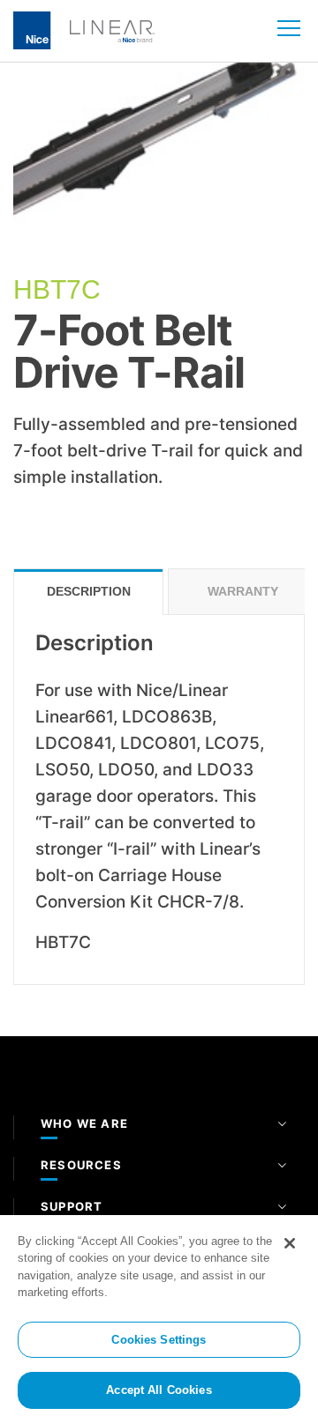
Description (89, 591)
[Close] (289, 1243)
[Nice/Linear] (84, 29)
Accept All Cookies (158, 1390)
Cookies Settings (158, 1339)
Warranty (243, 591)
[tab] (88, 591)
